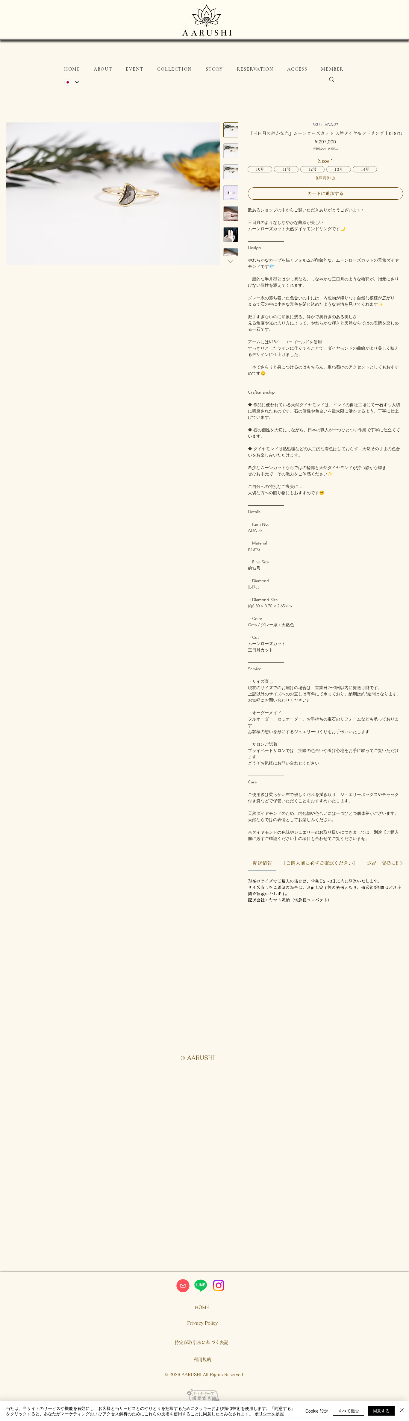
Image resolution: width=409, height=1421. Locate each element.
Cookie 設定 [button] (316, 1411)
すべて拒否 (348, 1411)
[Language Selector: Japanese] (71, 82)
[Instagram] (218, 1285)
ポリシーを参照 (269, 1414)
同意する (381, 1411)
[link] (262, 863)
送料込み (333, 148)
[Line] (200, 1285)
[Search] (331, 79)
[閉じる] (401, 1410)
